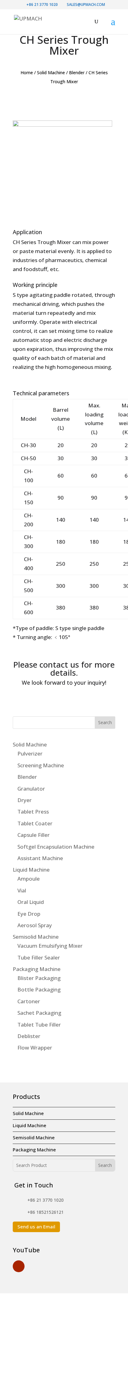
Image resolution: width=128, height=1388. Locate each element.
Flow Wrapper (34, 1047)
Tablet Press (33, 811)
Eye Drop (28, 913)
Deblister (28, 1036)
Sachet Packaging (39, 1012)
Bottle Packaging (39, 989)
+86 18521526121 (45, 1212)
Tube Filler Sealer (38, 957)
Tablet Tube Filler (39, 1024)
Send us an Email (36, 1226)
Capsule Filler (33, 834)
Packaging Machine (37, 969)
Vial (21, 890)
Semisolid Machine (36, 936)
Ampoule (28, 878)
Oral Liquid (30, 901)
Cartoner (28, 1001)
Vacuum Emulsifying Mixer (50, 945)
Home (27, 72)
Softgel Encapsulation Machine (55, 846)
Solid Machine (51, 72)
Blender (77, 72)
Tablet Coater (35, 823)
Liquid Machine (31, 869)
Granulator (31, 788)
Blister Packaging (39, 978)
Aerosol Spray (34, 925)
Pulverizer (30, 753)
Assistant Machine (40, 858)
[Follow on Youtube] (19, 1266)
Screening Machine (40, 765)
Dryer (24, 800)
